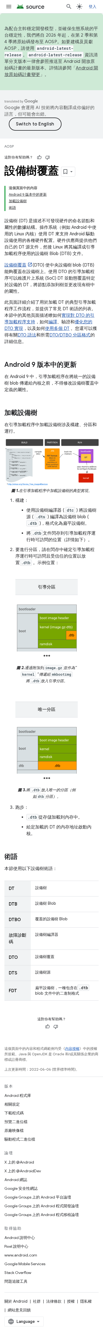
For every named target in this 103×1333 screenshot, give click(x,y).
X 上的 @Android (19, 1162)
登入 (93, 6)
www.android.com (20, 1255)
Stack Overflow (17, 1272)
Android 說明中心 (19, 1237)
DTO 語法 (27, 335)
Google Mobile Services (24, 1263)
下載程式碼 (14, 1113)
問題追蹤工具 (15, 1281)
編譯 (52, 322)
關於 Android (15, 1301)
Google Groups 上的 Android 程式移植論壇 (41, 1214)
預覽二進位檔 (15, 1121)
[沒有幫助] (47, 157)
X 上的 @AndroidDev (22, 1170)
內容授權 (72, 1048)
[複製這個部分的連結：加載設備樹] (42, 413)
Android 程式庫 (17, 1095)
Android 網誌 (15, 1179)
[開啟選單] (8, 6)
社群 (37, 1301)
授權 (71, 1301)
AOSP (9, 146)
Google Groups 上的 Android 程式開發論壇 (41, 1205)
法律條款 (54, 1301)
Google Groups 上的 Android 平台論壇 (37, 1197)
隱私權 (86, 1301)
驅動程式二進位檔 (19, 1139)
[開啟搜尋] (69, 6)
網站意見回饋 (19, 1310)
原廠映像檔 (14, 1130)
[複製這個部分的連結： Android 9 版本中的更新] (82, 365)
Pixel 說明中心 (16, 1246)
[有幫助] (39, 157)
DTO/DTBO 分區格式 (69, 335)
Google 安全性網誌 (21, 1188)
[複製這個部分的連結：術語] (23, 857)
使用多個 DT (57, 328)
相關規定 (12, 1104)
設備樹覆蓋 (15, 265)
